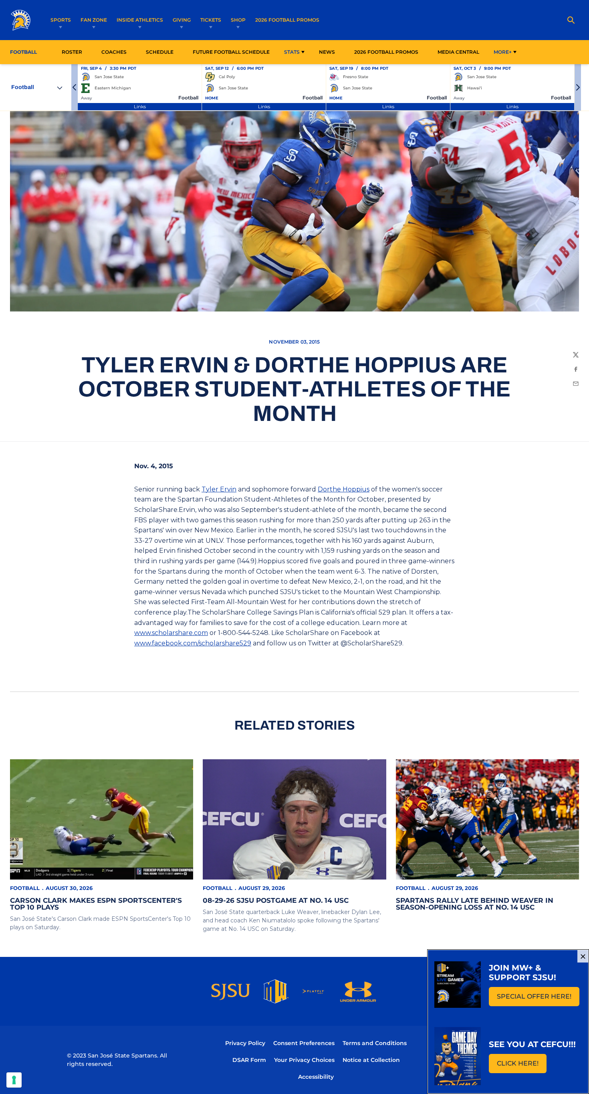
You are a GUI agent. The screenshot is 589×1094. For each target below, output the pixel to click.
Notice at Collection (371, 1060)
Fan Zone (94, 20)
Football (25, 888)
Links (140, 106)
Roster (72, 52)
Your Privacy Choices (304, 1060)
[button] (74, 87)
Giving (182, 20)
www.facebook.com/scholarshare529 (192, 643)
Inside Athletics (140, 20)
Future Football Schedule (231, 52)
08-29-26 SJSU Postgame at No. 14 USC (276, 900)
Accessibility (316, 1076)
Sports (60, 20)
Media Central (458, 52)
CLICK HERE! (522, 1066)
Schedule (159, 52)
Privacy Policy (245, 1043)
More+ (503, 52)
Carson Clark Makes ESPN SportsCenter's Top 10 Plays (96, 903)
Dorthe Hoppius (343, 489)
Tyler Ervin (219, 489)
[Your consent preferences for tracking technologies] (14, 1080)
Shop (238, 20)
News (327, 52)
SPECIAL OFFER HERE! (538, 999)
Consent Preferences (304, 1043)
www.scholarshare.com (171, 633)
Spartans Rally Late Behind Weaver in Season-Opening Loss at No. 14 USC (474, 903)
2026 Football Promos (287, 19)
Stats (292, 52)
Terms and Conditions (375, 1043)
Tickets (210, 20)
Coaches (114, 52)
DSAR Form (249, 1060)
